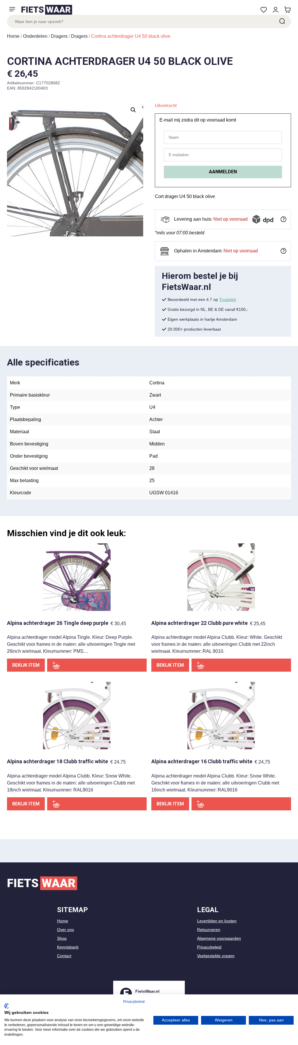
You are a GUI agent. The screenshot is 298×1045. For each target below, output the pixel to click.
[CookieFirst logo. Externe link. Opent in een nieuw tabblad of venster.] (6, 1006)
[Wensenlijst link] (263, 9)
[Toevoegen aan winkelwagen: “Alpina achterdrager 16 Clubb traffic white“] (241, 803)
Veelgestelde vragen (216, 955)
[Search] (281, 21)
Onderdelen (35, 36)
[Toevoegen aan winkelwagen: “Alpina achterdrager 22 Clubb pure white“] (241, 665)
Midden (157, 443)
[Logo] (46, 10)
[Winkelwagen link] (287, 9)
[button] (133, 110)
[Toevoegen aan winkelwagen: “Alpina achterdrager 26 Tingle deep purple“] (97, 665)
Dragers (59, 36)
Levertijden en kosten (217, 921)
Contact (64, 955)
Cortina (156, 382)
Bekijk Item (26, 665)
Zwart (155, 395)
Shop (62, 938)
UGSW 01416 (163, 492)
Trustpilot (227, 299)
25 (152, 480)
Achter (156, 419)
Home (13, 36)
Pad (153, 456)
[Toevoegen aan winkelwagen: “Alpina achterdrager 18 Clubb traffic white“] (97, 803)
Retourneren (208, 929)
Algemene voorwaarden (219, 938)
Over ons (65, 929)
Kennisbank (68, 947)
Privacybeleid (209, 947)
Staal (154, 431)
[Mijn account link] (275, 9)
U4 (152, 407)
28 (152, 468)
